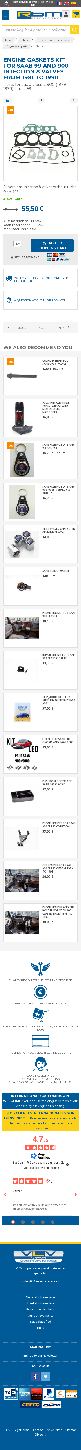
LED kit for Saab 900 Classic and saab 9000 (57, 741)
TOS (7, 1430)
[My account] (66, 14)
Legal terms (21, 1430)
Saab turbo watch (55, 570)
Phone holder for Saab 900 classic (59, 614)
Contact (38, 1430)
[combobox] (17, 244)
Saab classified (40, 1322)
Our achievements (40, 1315)
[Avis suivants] (76, 1195)
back (41, 327)
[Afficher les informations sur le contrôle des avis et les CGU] (67, 1164)
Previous (18, 327)
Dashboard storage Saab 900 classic (57, 783)
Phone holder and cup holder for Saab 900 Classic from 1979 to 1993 (58, 912)
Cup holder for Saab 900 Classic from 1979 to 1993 (57, 868)
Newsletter (54, 1430)
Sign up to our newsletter (40, 1355)
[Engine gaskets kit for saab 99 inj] (41, 100)
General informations (40, 1297)
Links (40, 1328)
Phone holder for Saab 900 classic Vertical (59, 825)
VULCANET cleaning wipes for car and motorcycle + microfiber (55, 407)
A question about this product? (39, 300)
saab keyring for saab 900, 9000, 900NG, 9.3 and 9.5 (58, 490)
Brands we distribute (40, 1309)
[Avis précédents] (5, 1195)
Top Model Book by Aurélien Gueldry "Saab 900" (58, 700)
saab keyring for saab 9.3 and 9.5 (58, 446)
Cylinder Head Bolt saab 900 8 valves (56, 362)
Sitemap (71, 1430)
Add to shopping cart (52, 246)
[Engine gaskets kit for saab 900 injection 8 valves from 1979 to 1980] (74, 100)
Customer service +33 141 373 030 (33, 3)
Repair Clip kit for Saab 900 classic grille (58, 656)
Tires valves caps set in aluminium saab (58, 530)
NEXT (62, 327)
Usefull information (40, 1303)
